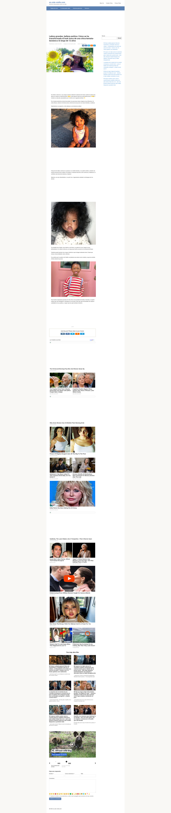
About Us (102, 3)
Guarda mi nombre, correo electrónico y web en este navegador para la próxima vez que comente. (72, 796)
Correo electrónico (69, 773)
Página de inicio (54, 8)
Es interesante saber (65, 8)
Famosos (87, 8)
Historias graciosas (77, 8)
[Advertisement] (85, 21)
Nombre (51, 773)
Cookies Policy (109, 3)
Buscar (103, 36)
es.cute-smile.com (57, 2)
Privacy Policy (118, 3)
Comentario (51, 778)
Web (82, 773)
